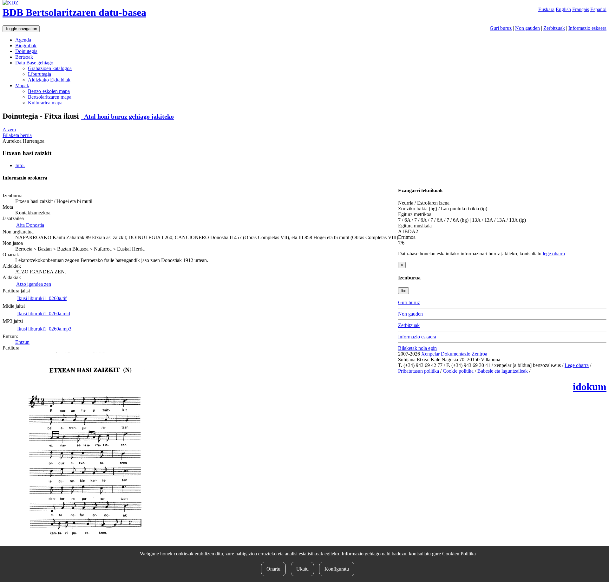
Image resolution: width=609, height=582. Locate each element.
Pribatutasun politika (418, 371)
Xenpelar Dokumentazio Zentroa (454, 353)
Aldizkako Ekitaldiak (49, 79)
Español (598, 9)
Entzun (22, 342)
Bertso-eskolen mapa (49, 91)
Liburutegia (39, 74)
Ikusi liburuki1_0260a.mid (43, 313)
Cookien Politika (459, 553)
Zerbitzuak (554, 28)
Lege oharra (577, 365)
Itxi (403, 290)
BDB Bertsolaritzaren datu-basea (74, 12)
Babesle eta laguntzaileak (502, 371)
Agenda (23, 40)
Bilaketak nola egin (417, 348)
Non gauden (527, 28)
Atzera (9, 129)
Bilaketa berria (17, 135)
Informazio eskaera (587, 28)
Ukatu (302, 569)
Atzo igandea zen (33, 284)
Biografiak (25, 45)
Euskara (546, 9)
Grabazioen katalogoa (50, 68)
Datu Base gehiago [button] (34, 62)
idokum (589, 386)
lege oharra (554, 253)
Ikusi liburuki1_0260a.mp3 (44, 328)
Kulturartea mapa (45, 102)
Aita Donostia (30, 225)
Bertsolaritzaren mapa (49, 97)
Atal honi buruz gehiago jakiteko (127, 116)
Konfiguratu (336, 569)
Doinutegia (26, 51)
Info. (20, 165)
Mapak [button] (22, 85)
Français (580, 9)
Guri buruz (501, 28)
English (563, 9)
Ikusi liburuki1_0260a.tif (42, 298)
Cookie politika (458, 371)
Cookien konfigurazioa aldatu (561, 371)
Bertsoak (24, 57)
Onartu (273, 569)
